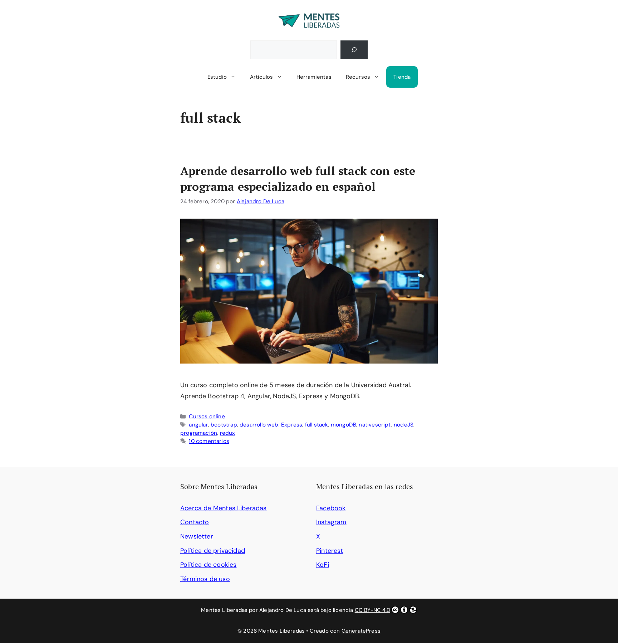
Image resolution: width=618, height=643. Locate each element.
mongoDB (343, 424)
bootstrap (224, 424)
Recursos (358, 77)
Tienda (402, 77)
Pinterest (329, 550)
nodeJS (403, 424)
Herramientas (314, 77)
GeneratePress (361, 630)
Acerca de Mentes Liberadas (223, 508)
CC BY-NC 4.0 (372, 610)
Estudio (217, 77)
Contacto (194, 522)
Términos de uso (205, 579)
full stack (316, 424)
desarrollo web (259, 424)
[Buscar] (354, 49)
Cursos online (207, 416)
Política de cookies (208, 564)
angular (198, 424)
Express (291, 424)
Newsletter (196, 536)
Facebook (330, 508)
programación (198, 433)
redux (227, 433)
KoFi (322, 564)
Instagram (331, 522)
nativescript (375, 424)
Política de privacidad (212, 550)
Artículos (261, 77)
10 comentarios (209, 441)
